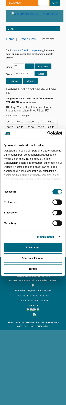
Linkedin (17, 19)
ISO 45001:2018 (36, 295)
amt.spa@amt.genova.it (47, 280)
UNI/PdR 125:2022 (39, 300)
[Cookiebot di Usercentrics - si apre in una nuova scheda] (47, 133)
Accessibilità (28, 322)
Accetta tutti (33, 247)
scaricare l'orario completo (25, 50)
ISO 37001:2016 (38, 290)
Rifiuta (33, 268)
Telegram (23, 19)
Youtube (11, 19)
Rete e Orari (27, 39)
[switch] (57, 202)
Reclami (40, 322)
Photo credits (14, 322)
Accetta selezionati (33, 258)
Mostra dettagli (46, 236)
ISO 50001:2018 (22, 290)
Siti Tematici (42, 326)
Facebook (29, 19)
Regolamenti (15, 3)
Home (10, 39)
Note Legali (29, 326)
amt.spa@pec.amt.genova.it (21, 280)
